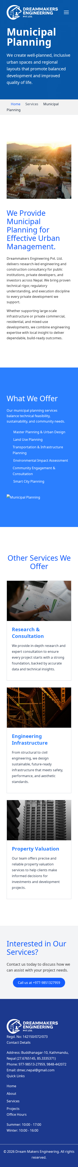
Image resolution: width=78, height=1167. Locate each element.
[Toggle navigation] (66, 12)
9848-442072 (56, 1064)
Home (15, 104)
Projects (13, 1108)
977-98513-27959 (32, 1064)
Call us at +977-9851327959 (39, 982)
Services (13, 1101)
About (11, 1093)
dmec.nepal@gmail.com (35, 1070)
